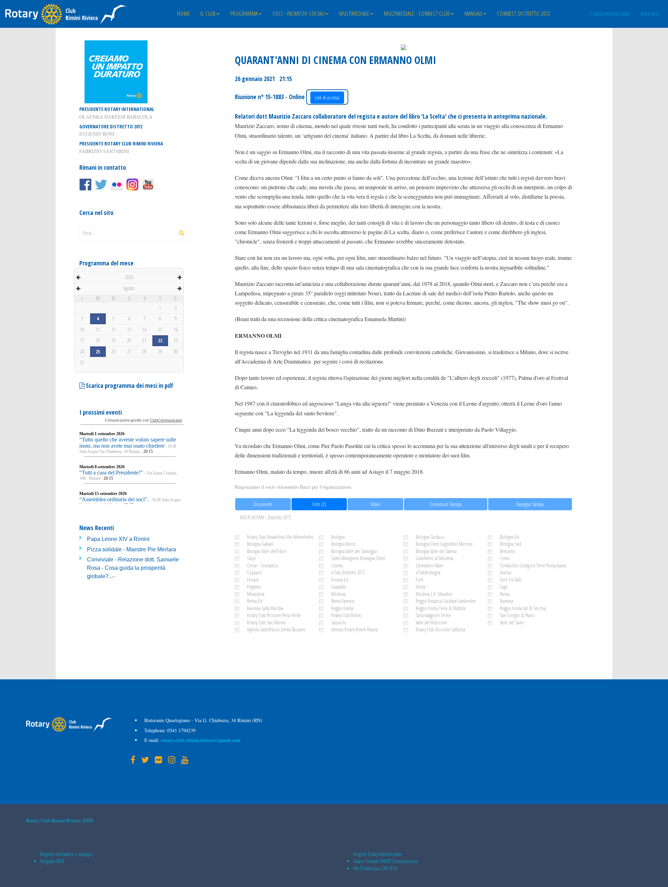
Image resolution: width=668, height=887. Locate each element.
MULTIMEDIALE (354, 14)
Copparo (254, 572)
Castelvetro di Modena (434, 558)
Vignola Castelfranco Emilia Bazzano (276, 629)
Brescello (507, 551)
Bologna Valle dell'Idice (266, 551)
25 (98, 351)
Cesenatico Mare (429, 565)
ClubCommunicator (610, 14)
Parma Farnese (343, 601)
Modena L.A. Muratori (434, 594)
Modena (338, 594)
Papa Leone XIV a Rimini (118, 539)
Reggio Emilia (342, 608)
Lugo (504, 586)
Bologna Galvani (260, 544)
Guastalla (338, 586)
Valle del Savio (512, 622)
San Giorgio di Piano (517, 615)
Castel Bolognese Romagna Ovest (358, 558)
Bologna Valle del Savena (436, 551)
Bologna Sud (510, 544)
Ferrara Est (339, 579)
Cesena (337, 565)
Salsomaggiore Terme (433, 615)
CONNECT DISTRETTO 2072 (523, 14)
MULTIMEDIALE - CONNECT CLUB (417, 14)
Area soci (650, 14)
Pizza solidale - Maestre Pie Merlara (131, 549)
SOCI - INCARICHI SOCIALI (298, 14)
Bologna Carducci (430, 537)
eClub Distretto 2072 (348, 572)
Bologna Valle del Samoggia (354, 551)
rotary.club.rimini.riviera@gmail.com (199, 740)
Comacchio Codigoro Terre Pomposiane (533, 565)
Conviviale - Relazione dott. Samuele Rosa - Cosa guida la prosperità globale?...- (133, 568)
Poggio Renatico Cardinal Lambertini (446, 601)
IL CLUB (208, 14)
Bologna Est (509, 537)
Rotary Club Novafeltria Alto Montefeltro (280, 537)
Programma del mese (106, 263)
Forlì (419, 579)
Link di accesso (327, 97)
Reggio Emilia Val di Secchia (523, 608)
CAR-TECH (389, 868)
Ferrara (253, 579)
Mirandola (255, 594)
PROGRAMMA (244, 14)
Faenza (505, 572)
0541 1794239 (181, 730)
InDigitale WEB (52, 861)
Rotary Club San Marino (266, 622)
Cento (505, 558)
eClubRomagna (428, 572)
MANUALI (473, 14)
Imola (420, 586)
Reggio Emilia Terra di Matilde (441, 608)
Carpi (251, 558)
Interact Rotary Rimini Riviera (354, 629)
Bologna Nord (343, 544)
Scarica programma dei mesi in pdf (129, 385)
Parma (505, 594)
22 (160, 340)
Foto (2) (319, 504)
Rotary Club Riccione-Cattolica (440, 629)
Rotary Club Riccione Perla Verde (274, 615)
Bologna (338, 537)
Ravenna (506, 601)
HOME (183, 14)
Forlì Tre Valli (511, 579)
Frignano (254, 586)
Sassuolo (338, 622)
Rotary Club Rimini (346, 615)
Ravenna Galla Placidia (265, 608)
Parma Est (254, 601)
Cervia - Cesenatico (262, 565)
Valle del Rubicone (431, 622)
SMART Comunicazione (399, 861)
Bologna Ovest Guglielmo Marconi (444, 544)
